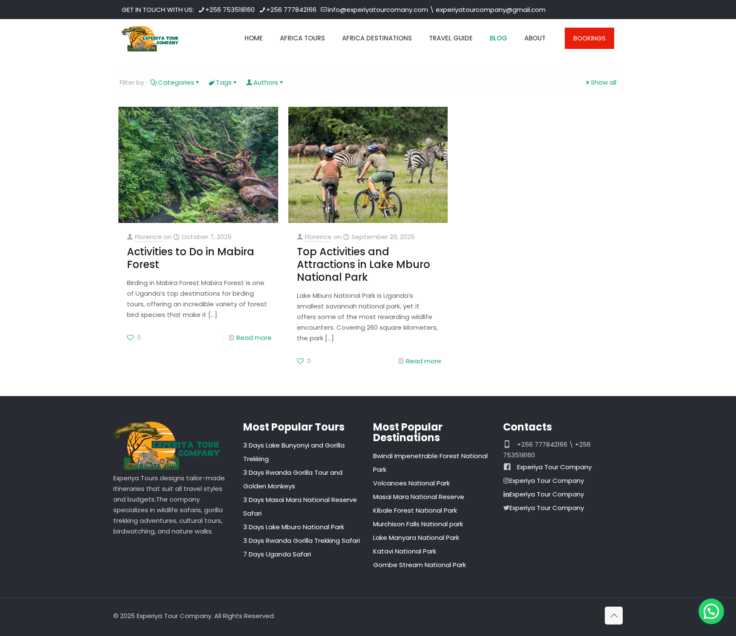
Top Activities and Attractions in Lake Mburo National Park (363, 264)
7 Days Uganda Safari (277, 554)
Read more (254, 337)
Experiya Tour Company (554, 466)
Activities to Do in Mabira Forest (190, 258)
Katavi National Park (404, 551)
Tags (224, 82)
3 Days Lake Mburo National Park (293, 526)
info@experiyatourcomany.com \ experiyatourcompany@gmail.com (437, 9)
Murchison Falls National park (418, 523)
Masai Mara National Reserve (418, 496)
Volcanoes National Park (411, 483)
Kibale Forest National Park (415, 510)
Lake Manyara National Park (416, 537)
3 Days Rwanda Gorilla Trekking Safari (301, 540)
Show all (603, 82)
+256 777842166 (291, 9)
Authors (265, 82)
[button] (711, 611)
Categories (176, 82)
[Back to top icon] (614, 616)
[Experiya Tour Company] (150, 38)
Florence (148, 236)
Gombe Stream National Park (419, 564)
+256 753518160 (230, 9)
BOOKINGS (589, 38)
